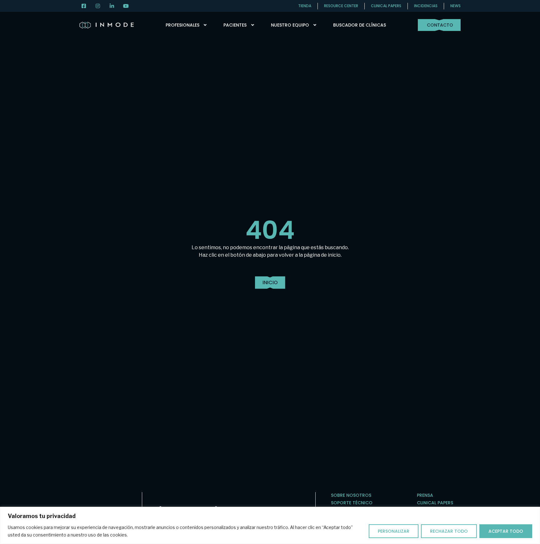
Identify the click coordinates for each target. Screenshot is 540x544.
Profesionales (182, 25)
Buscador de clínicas (359, 25)
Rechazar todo (449, 531)
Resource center (341, 5)
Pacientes (235, 25)
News (455, 5)
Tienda (304, 5)
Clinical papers (386, 5)
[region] (270, 525)
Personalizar (393, 531)
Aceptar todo (505, 531)
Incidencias (426, 5)
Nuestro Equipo (290, 25)
